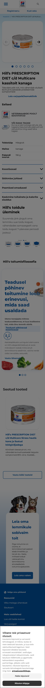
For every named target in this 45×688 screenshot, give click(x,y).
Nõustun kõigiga (22, 683)
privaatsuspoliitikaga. (21, 671)
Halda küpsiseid (22, 676)
